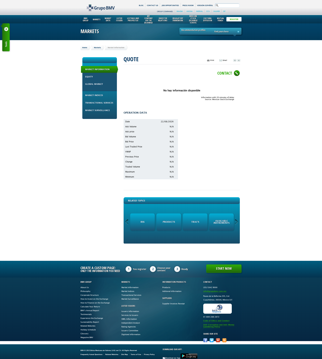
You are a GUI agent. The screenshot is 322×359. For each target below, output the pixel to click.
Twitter (212, 340)
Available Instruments (221, 222)
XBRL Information (129, 319)
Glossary (84, 333)
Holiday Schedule (88, 330)
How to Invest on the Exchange (94, 299)
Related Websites (87, 326)
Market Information (97, 69)
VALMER (216, 11)
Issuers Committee (129, 330)
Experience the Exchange (91, 318)
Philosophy (85, 291)
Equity (89, 77)
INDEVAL (199, 11)
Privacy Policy (149, 354)
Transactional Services (99, 103)
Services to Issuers (129, 315)
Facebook (205, 340)
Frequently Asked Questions (91, 354)
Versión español (205, 5)
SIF (224, 11)
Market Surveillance (97, 110)
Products (169, 222)
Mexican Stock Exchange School (193, 19)
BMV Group (85, 19)
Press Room (188, 5)
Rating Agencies (128, 327)
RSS (142, 222)
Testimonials (86, 314)
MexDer (180, 11)
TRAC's (195, 222)
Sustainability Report (89, 322)
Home (84, 48)
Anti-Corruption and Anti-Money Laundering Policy (218, 326)
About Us (84, 287)
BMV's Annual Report (89, 310)
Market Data (108, 19)
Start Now (224, 268)
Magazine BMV (86, 337)
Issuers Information (130, 311)
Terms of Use (136, 354)
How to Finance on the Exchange (95, 303)
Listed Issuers (119, 19)
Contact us (152, 5)
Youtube (218, 340)
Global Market (94, 84)
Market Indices (94, 95)
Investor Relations (162, 19)
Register (234, 19)
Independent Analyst (130, 323)
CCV (208, 11)
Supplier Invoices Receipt (173, 303)
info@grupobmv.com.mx (214, 291)
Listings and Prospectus (133, 19)
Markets (96, 19)
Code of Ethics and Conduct (216, 321)
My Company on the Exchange (148, 19)
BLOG (141, 5)
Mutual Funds (220, 19)
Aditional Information (171, 291)
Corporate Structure (89, 295)
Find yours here (221, 31)
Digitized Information (130, 334)
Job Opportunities (170, 5)
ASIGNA (189, 11)
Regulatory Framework (178, 19)
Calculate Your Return (90, 306)
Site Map (124, 354)
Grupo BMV (96, 5)
